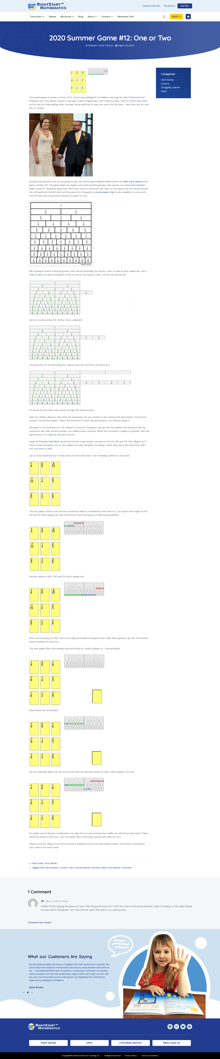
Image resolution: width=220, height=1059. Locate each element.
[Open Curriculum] (43, 16)
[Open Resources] (73, 16)
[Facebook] (170, 1026)
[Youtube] (183, 1026)
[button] (23, 992)
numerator (126, 867)
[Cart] (188, 16)
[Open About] (96, 16)
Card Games (50, 863)
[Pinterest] (189, 1026)
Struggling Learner (170, 87)
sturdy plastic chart (105, 192)
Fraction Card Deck (49, 441)
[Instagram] (176, 1026)
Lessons (165, 83)
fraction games (83, 867)
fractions (96, 867)
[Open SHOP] (180, 16)
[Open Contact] (112, 16)
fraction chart (67, 867)
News (164, 91)
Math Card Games (132, 181)
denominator (52, 867)
